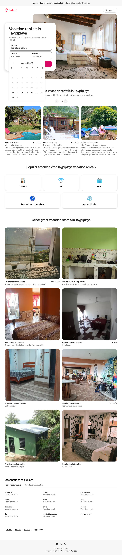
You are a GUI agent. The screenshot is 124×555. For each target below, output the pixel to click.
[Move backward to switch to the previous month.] (13, 63)
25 (22, 93)
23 (13, 93)
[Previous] (57, 101)
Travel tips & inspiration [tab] (34, 485)
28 (36, 93)
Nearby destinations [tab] (13, 485)
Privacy (48, 551)
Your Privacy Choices (69, 551)
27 (32, 93)
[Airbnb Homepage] (11, 10)
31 (17, 98)
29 (41, 93)
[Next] (66, 101)
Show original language (80, 3)
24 (18, 93)
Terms (55, 551)
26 (27, 93)
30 (13, 98)
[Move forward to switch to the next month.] (41, 63)
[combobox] (30, 47)
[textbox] (19, 56)
